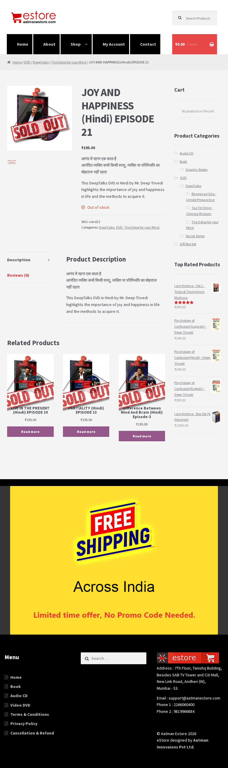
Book (183, 161)
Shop (76, 44)
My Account (114, 44)
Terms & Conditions (29, 714)
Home (22, 44)
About (49, 44)
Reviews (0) (18, 275)
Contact (148, 44)
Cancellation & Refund (32, 733)
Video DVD (20, 705)
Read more (30, 431)
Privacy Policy (23, 723)
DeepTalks (41, 62)
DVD (27, 62)
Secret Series (195, 236)
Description (18, 259)
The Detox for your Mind (68, 62)
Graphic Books (197, 169)
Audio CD (187, 153)
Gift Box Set (188, 244)
